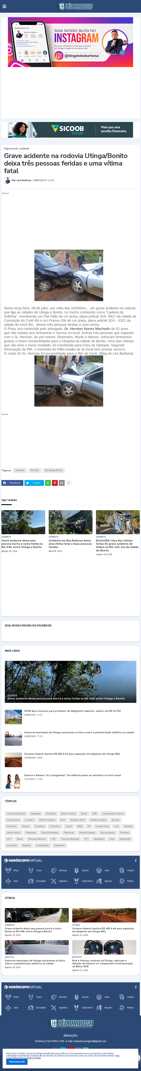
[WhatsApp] (48, 483)
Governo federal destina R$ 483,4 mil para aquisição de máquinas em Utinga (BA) (72, 754)
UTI (86, 839)
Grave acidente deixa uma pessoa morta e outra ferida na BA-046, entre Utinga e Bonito (22, 544)
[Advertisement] (70, 93)
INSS (79, 826)
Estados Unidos (98, 820)
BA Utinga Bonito (53, 470)
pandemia (59, 845)
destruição (125, 839)
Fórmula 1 (55, 826)
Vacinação (99, 839)
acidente (24, 148)
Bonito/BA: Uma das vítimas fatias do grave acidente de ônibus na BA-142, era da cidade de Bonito (117, 545)
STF (9, 839)
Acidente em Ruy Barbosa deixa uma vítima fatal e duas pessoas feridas (70, 544)
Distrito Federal (47, 820)
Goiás (69, 826)
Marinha (128, 826)
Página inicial (11, 148)
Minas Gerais (13, 832)
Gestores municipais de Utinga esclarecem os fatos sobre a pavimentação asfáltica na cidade (79, 732)
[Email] (62, 483)
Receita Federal (87, 832)
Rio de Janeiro (108, 832)
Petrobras (69, 832)
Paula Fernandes (49, 832)
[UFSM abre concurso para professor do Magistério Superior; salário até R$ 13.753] (13, 717)
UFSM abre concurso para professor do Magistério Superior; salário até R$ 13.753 (72, 711)
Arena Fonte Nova (16, 813)
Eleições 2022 (77, 820)
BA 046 (34, 470)
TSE (53, 839)
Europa (115, 820)
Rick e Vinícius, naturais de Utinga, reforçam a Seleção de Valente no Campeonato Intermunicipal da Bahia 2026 (102, 963)
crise (111, 839)
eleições (26, 845)
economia (12, 845)
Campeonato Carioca (113, 813)
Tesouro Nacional (70, 839)
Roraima (124, 832)
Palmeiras (31, 832)
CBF (95, 813)
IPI (89, 826)
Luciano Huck (102, 826)
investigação (42, 845)
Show (20, 839)
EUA (63, 820)
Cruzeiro (29, 820)
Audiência (51, 813)
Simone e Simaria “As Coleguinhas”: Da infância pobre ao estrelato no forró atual (72, 775)
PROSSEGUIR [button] (17, 1061)
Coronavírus (13, 820)
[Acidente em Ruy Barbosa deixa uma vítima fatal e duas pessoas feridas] (71, 522)
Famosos (12, 826)
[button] (4, 6)
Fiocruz (25, 826)
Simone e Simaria (37, 839)
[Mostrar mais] (69, 483)
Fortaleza (40, 826)
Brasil (84, 813)
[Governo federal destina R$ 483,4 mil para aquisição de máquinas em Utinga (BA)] (13, 760)
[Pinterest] (55, 483)
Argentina (35, 813)
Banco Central (68, 813)
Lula (116, 826)
